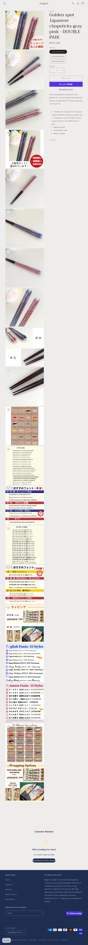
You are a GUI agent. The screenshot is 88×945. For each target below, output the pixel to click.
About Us (8, 889)
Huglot (12, 940)
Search (7, 880)
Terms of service (11, 894)
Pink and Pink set (58, 61)
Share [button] (54, 140)
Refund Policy (10, 899)
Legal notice (64, 940)
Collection (8, 885)
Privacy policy (43, 940)
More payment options (66, 89)
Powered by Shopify (21, 940)
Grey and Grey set (58, 52)
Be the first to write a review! (44, 860)
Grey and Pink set (58, 56)
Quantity (52, 66)
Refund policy (33, 940)
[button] (4, 3)
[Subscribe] (41, 913)
